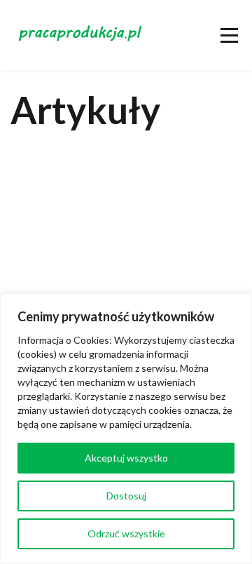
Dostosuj (126, 496)
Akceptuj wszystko (126, 458)
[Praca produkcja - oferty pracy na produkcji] (82, 35)
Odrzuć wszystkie (126, 533)
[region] (126, 428)
